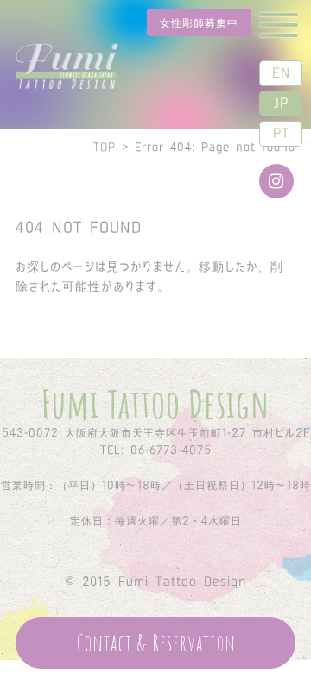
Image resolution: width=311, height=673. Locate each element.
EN (281, 72)
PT (281, 133)
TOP (104, 147)
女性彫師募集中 (199, 22)
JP (281, 103)
